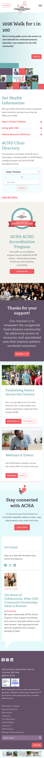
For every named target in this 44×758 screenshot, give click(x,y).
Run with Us (29, 421)
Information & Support (11, 706)
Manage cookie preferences (13, 732)
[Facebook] (3, 660)
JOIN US (36, 56)
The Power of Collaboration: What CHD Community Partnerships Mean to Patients (21, 600)
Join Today (22, 527)
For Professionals (8, 719)
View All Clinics (10, 197)
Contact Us (6, 725)
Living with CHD (10, 128)
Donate (7, 5)
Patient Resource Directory (16, 134)
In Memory (6, 716)
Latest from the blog (11, 589)
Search (22, 188)
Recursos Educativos (10, 709)
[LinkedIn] (11, 660)
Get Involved (7, 712)
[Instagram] (7, 660)
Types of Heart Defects (14, 121)
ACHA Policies (7, 729)
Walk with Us (13, 421)
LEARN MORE (22, 271)
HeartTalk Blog (8, 722)
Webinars (11, 475)
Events (23, 475)
